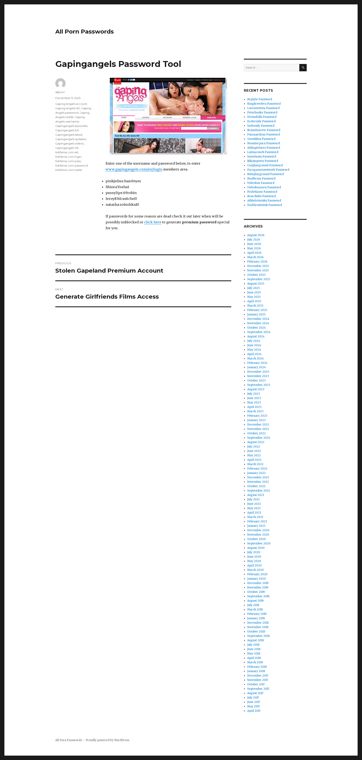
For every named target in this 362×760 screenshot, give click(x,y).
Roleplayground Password (265, 174)
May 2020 (254, 561)
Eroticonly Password (261, 121)
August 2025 (255, 283)
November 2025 (258, 270)
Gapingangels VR (67, 148)
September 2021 (258, 490)
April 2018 (254, 658)
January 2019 (256, 618)
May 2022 (254, 455)
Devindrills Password (262, 117)
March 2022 (255, 464)
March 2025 (255, 305)
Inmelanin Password (261, 156)
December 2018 (258, 623)
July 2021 (253, 499)
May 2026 (254, 248)
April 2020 (254, 565)
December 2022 (258, 424)
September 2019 (258, 596)
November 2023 (258, 376)
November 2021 (258, 482)
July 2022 (253, 446)
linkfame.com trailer (68, 170)
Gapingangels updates (70, 139)
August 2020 (256, 548)
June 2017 (253, 702)
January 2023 (256, 420)
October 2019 (256, 592)
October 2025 (256, 275)
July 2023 (253, 394)
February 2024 (257, 363)
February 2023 (257, 416)
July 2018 (253, 645)
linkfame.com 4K (66, 152)
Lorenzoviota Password (263, 108)
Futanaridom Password (263, 134)
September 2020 (258, 543)
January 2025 (256, 314)
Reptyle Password (259, 99)
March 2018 (255, 662)
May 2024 (254, 349)
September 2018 (258, 636)
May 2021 (253, 508)
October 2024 (256, 327)
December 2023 (258, 371)
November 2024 (258, 323)
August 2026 (255, 235)
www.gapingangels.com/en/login (134, 169)
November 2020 (258, 534)
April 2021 (254, 512)
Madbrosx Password (261, 178)
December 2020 (258, 530)
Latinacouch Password (262, 152)
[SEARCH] (303, 67)
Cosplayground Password (265, 165)
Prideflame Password (262, 192)
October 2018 (256, 631)
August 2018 (255, 640)
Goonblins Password (261, 139)
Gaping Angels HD (67, 108)
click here (152, 222)
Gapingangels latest (68, 134)
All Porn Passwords (84, 31)
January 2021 (256, 526)
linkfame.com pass (68, 161)
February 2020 (257, 574)
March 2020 (255, 570)
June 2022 (254, 451)
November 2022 (258, 429)
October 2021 (256, 486)
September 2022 (258, 438)
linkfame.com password (71, 165)
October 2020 (256, 539)
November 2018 (257, 627)
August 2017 (255, 693)
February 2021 (257, 521)
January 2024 (256, 367)
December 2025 (258, 266)
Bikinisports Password (262, 161)
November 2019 (257, 587)
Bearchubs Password (261, 196)
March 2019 (255, 609)
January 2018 (256, 671)
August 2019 (255, 601)
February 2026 (257, 261)
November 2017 (257, 680)
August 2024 (256, 336)
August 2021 (255, 495)
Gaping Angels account (71, 103)
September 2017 (258, 689)
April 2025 (254, 301)
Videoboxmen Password (264, 187)
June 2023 (254, 398)
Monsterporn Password (263, 143)
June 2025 (254, 292)
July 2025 (253, 288)
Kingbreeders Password (264, 103)
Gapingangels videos (69, 143)
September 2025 (258, 279)
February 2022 (257, 468)
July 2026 (253, 239)
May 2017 (253, 706)
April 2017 (253, 711)
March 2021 (255, 517)
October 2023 (256, 380)
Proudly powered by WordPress (107, 740)
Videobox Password (260, 183)
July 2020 (253, 552)
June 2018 (253, 649)
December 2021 (258, 477)
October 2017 (256, 684)
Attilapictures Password (263, 148)
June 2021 (254, 504)
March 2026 (255, 257)
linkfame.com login (68, 156)
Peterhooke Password (262, 112)
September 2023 (258, 385)
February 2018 (257, 667)
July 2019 (253, 605)
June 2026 (254, 244)
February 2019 (256, 614)
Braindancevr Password (263, 130)
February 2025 (257, 310)
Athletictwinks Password (264, 200)
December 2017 (257, 675)
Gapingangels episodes (71, 126)
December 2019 (257, 583)
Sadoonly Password (260, 126)
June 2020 (254, 556)
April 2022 (254, 460)
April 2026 (254, 253)
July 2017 (253, 697)
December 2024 (258, 319)
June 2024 (254, 345)
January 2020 (256, 578)
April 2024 (254, 354)
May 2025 (254, 297)
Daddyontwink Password (264, 205)
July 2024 (253, 341)
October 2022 (256, 433)
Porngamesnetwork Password (268, 170)
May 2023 (254, 402)
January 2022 (256, 473)
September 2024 (258, 332)
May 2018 (253, 653)
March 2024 (255, 358)
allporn (60, 92)
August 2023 (255, 389)
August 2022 (255, 442)
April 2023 (254, 407)
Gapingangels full (67, 130)
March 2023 (255, 411)
